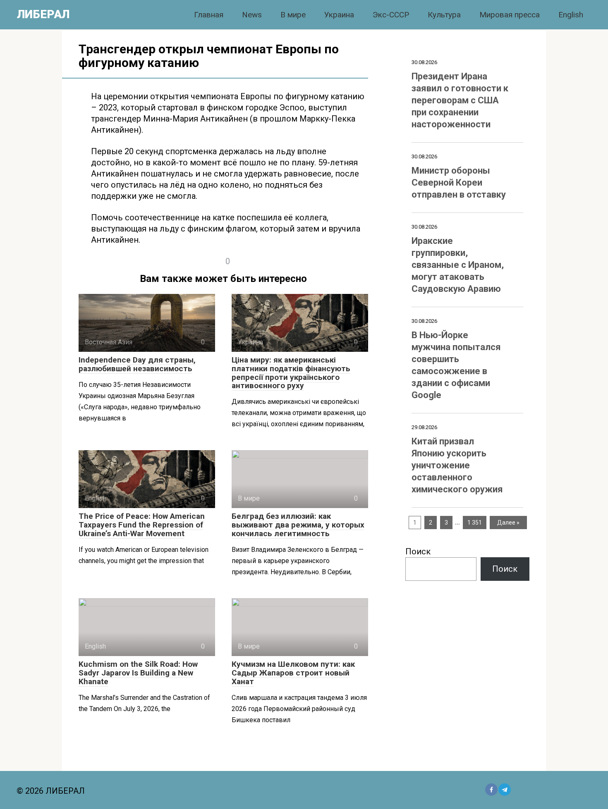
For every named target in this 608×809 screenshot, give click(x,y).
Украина (339, 14)
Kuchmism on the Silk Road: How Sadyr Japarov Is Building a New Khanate (138, 672)
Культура (444, 14)
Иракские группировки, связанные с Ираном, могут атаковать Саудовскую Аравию (458, 265)
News (252, 14)
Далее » (508, 522)
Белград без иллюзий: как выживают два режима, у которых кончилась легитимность (298, 524)
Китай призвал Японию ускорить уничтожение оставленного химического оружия (457, 465)
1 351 (474, 522)
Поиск (418, 551)
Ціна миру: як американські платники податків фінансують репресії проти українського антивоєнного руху (291, 373)
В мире (293, 14)
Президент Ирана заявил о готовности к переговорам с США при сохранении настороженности (460, 100)
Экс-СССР (391, 14)
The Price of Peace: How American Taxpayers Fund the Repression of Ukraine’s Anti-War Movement (142, 524)
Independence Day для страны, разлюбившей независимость (137, 364)
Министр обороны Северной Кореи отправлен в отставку (459, 182)
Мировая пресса (509, 14)
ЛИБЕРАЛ (43, 14)
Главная (208, 14)
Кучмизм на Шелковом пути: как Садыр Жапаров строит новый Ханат (293, 672)
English (570, 14)
